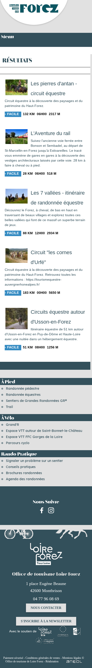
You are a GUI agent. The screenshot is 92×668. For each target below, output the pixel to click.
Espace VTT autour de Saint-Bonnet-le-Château (44, 431)
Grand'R (12, 425)
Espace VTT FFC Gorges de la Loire (34, 437)
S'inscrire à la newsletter (46, 621)
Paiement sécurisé (13, 658)
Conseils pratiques (21, 467)
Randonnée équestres (23, 394)
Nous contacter (46, 608)
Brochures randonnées (24, 473)
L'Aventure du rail (50, 133)
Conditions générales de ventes (42, 658)
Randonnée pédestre (22, 388)
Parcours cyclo (17, 443)
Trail (9, 407)
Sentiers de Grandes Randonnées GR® (36, 401)
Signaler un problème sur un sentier (34, 461)
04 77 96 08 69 (46, 598)
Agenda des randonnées (25, 479)
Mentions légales (71, 658)
